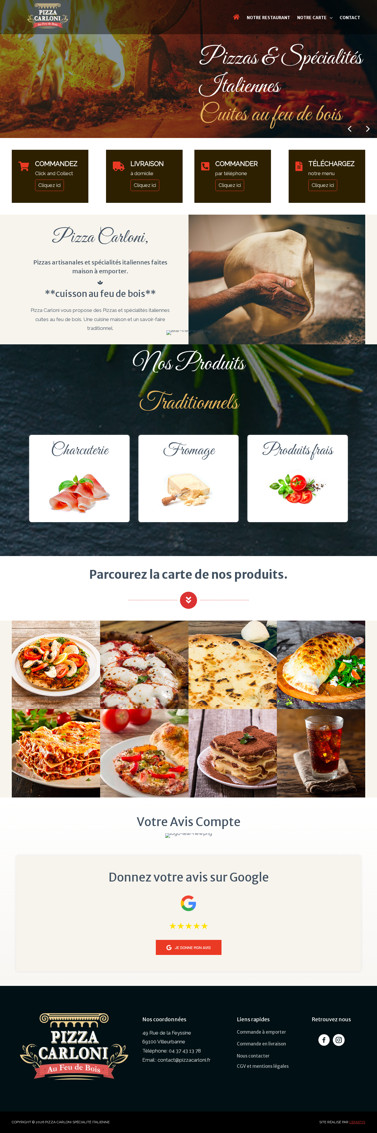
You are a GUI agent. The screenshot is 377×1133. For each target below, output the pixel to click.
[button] (368, 129)
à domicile (141, 173)
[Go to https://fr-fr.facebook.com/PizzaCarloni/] (324, 1041)
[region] (188, 69)
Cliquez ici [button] (49, 185)
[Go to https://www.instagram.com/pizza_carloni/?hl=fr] (339, 1041)
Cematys (357, 1122)
